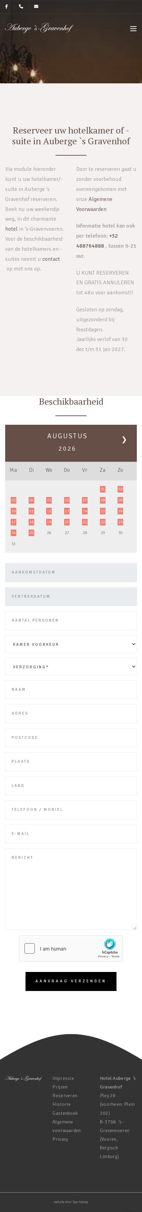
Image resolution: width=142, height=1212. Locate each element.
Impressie (63, 1078)
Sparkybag (80, 1202)
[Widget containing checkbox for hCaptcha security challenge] (71, 948)
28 (85, 532)
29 (103, 532)
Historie (61, 1104)
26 (49, 532)
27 (67, 532)
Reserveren (64, 1096)
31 (13, 544)
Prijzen (60, 1087)
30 (120, 532)
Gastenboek (65, 1113)
